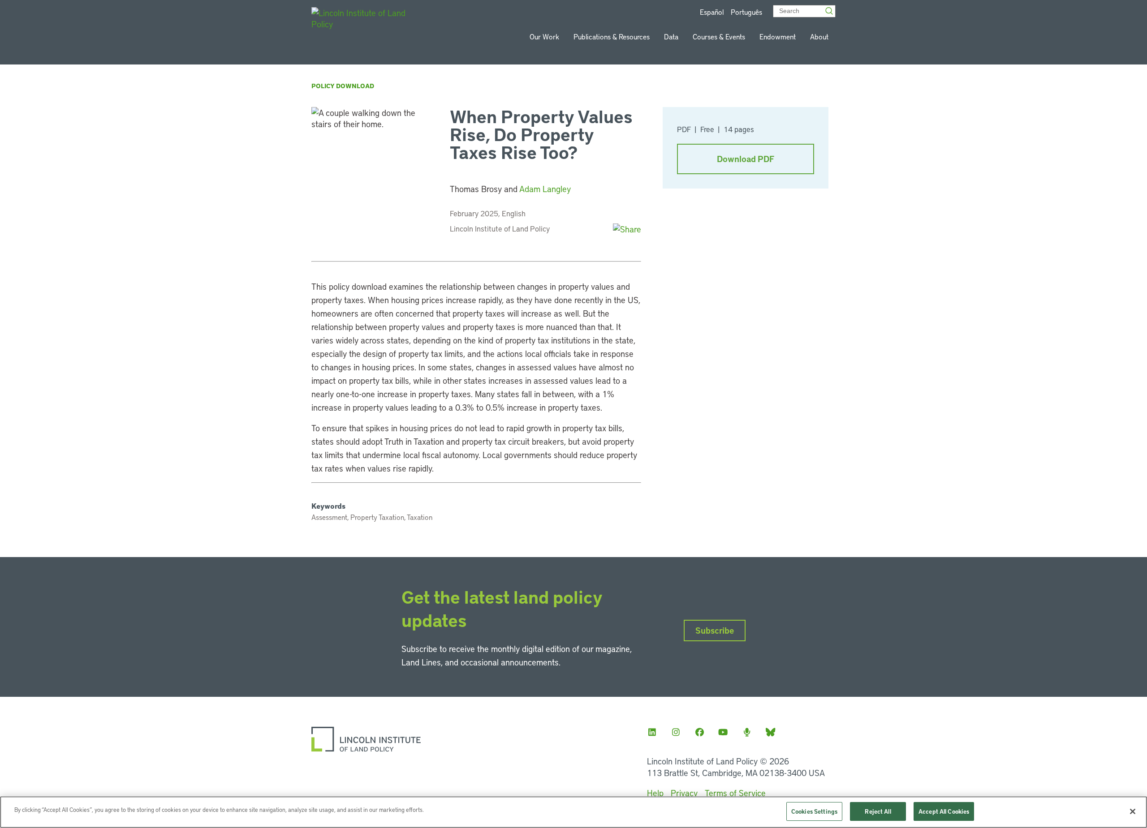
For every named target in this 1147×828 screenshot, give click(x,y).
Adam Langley (545, 188)
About (819, 36)
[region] (573, 812)
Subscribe (714, 630)
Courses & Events (719, 36)
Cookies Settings (814, 811)
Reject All (878, 811)
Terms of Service (735, 792)
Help (655, 792)
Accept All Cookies (943, 811)
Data (671, 36)
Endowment (777, 36)
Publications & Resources (612, 36)
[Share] (627, 229)
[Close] (1133, 811)
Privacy (684, 792)
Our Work (544, 36)
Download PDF (745, 158)
